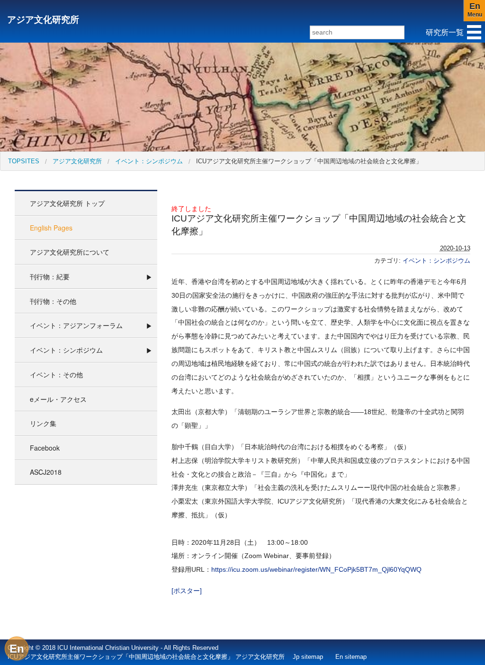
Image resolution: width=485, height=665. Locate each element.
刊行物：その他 (53, 301)
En (16, 648)
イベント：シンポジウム (149, 161)
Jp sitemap (308, 656)
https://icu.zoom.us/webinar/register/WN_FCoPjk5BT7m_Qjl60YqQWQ (316, 569)
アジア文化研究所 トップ (67, 203)
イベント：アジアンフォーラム (76, 325)
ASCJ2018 (46, 472)
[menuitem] (23, 161)
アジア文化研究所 (43, 20)
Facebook (45, 447)
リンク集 (43, 423)
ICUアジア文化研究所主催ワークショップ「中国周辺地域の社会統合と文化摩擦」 (309, 161)
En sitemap (351, 656)
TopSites (23, 161)
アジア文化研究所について (69, 252)
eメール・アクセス (58, 399)
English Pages (51, 227)
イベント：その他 (56, 374)
